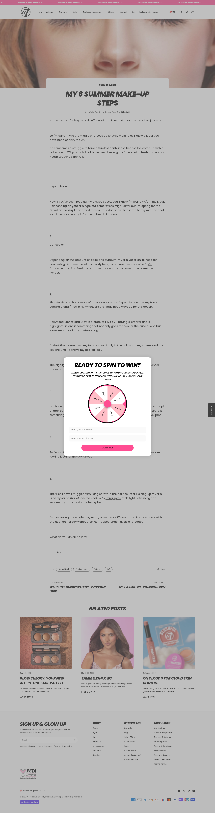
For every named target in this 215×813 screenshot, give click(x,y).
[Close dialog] (148, 360)
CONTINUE (108, 447)
